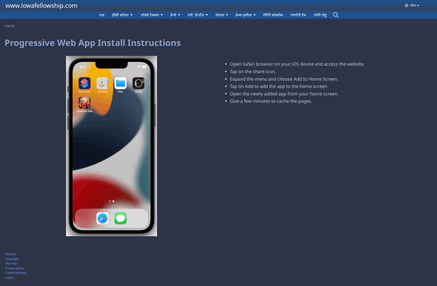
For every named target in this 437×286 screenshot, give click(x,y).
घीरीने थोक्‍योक (273, 14)
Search (335, 15)
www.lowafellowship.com (41, 5)
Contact (10, 254)
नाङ (102, 14)
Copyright (12, 259)
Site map (11, 263)
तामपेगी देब (298, 14)
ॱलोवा (412, 5)
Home (9, 25)
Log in (9, 277)
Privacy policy (14, 268)
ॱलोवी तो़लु (320, 14)
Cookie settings (15, 273)
